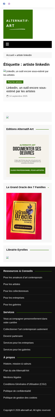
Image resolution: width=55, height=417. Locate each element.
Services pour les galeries (16, 349)
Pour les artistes (15, 82)
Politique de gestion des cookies (20, 397)
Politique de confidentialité (17, 391)
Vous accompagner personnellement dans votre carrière (25, 320)
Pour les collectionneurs (15, 291)
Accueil (10, 55)
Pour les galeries (12, 304)
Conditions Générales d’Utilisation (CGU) (24, 384)
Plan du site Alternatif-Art (16, 370)
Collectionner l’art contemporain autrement (25, 329)
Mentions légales (12, 377)
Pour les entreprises (13, 298)
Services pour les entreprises (18, 343)
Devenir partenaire (13, 336)
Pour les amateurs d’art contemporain (22, 277)
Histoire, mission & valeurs (17, 364)
